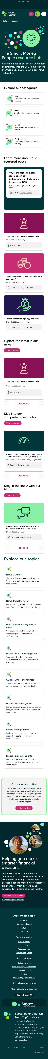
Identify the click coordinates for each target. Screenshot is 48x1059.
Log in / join (24, 945)
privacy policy (21, 1040)
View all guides (12, 423)
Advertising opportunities (24, 977)
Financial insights (24, 537)
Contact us (24, 931)
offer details (24, 1037)
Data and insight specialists (24, 967)
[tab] (20, 404)
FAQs (24, 928)
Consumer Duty (24, 970)
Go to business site (10, 21)
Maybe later (39, 1053)
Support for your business (13, 899)
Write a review (24, 808)
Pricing (24, 974)
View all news (12, 350)
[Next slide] (41, 403)
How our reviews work (13, 896)
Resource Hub (24, 949)
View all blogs (12, 495)
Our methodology (24, 924)
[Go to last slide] (6, 403)
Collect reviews (24, 963)
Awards (20, 245)
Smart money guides (25, 288)
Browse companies (24, 953)
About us (24, 920)
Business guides (26, 193)
